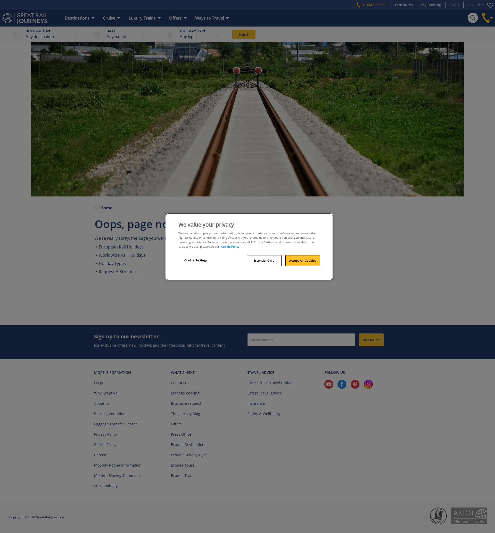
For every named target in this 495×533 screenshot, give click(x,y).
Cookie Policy (230, 246)
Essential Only (264, 260)
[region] (249, 246)
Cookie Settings (195, 260)
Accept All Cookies (302, 260)
